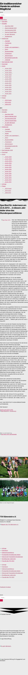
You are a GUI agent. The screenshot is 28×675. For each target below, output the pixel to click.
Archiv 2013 (7, 91)
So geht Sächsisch (9, 34)
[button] (14, 108)
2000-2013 (7, 104)
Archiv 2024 (8, 70)
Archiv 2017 (7, 83)
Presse (3, 97)
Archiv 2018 (7, 81)
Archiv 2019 (7, 79)
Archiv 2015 (7, 87)
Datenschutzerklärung (8, 552)
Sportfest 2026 (8, 26)
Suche (1, 12)
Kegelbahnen (8, 36)
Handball (7, 41)
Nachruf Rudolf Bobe (10, 32)
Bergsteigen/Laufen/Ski (11, 57)
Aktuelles (4, 23)
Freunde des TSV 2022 (8, 561)
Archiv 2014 (7, 89)
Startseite (4, 21)
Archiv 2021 (7, 77)
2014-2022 (7, 102)
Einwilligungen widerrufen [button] (9, 559)
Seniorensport (8, 55)
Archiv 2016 (7, 85)
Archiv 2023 (8, 72)
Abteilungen (5, 38)
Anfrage (4, 95)
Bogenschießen (8, 51)
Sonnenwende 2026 (10, 30)
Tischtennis (7, 43)
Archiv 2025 (8, 68)
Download (4, 64)
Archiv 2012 (7, 93)
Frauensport (8, 53)
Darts (6, 49)
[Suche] (1, 18)
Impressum (5, 550)
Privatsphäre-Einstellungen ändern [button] (11, 554)
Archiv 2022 (8, 74)
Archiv (3, 66)
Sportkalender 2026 (7, 62)
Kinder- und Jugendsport (12, 47)
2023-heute (7, 100)
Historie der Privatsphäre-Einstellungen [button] (12, 556)
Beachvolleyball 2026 (10, 28)
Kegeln (6, 45)
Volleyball (7, 59)
